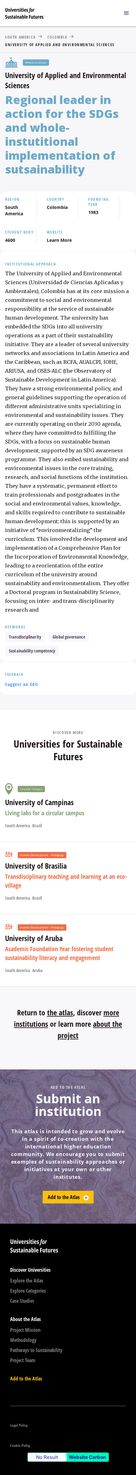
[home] (58, 13)
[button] (126, 13)
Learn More (59, 240)
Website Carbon (87, 1457)
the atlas (60, 1012)
